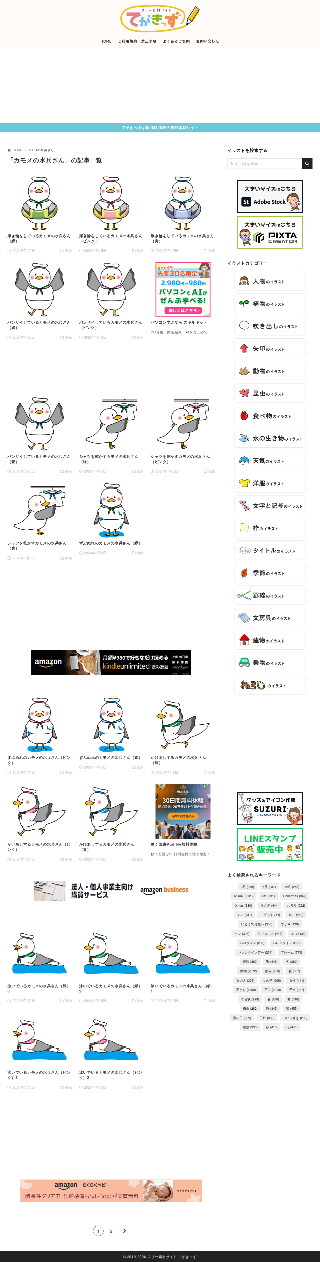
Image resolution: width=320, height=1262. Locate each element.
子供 (272, 989)
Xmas (243, 905)
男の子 (242, 1017)
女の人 (245, 980)
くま (244, 914)
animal (244, 895)
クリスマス (270, 933)
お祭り (296, 905)
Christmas (294, 895)
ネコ (298, 933)
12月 (291, 886)
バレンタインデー (255, 952)
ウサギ (290, 924)
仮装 (250, 961)
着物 (250, 1027)
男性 (267, 1017)
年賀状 (250, 999)
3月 (247, 886)
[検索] (307, 163)
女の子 (272, 980)
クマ (241, 933)
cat (268, 895)
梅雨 (250, 1008)
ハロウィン (252, 942)
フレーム (291, 952)
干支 (296, 989)
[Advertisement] (160, 85)
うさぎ (269, 905)
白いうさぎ (295, 1017)
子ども (246, 989)
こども (270, 914)
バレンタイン (286, 942)
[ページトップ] (308, 1251)
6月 (269, 886)
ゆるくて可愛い (256, 924)
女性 (296, 980)
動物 (248, 971)
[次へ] (124, 1231)
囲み (272, 971)
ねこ (295, 914)
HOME (17, 150)
